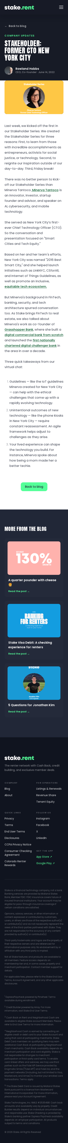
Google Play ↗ (45, 863)
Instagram (43, 818)
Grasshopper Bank (19, 329)
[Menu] (61, 7)
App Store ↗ (44, 857)
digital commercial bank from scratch (34, 335)
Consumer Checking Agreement (18, 853)
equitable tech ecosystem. (26, 286)
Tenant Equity (45, 802)
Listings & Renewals (49, 789)
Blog (7, 789)
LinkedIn (41, 838)
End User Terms (15, 831)
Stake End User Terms (35, 1010)
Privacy (9, 818)
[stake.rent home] (19, 7)
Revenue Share (46, 795)
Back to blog (15, 26)
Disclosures (12, 838)
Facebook (42, 825)
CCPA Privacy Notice (18, 844)
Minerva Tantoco (45, 190)
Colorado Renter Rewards (15, 863)
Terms (9, 825)
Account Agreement (24, 980)
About (8, 795)
